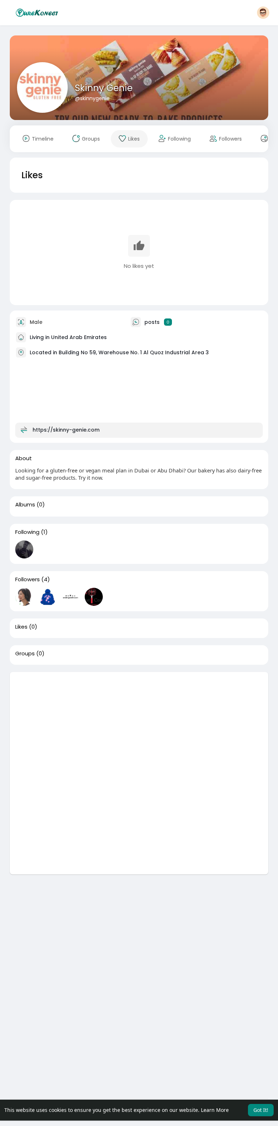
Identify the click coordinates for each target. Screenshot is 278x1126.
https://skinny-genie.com (66, 429)
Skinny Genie (103, 88)
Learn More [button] (215, 1109)
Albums (25, 505)
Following (27, 532)
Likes (21, 627)
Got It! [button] (260, 1109)
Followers (27, 579)
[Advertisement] (139, 722)
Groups (25, 653)
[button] (263, 12)
